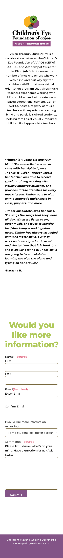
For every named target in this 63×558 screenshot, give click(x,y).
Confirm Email (15, 406)
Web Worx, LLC (40, 543)
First (8, 361)
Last (8, 373)
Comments (20, 441)
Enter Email (13, 393)
